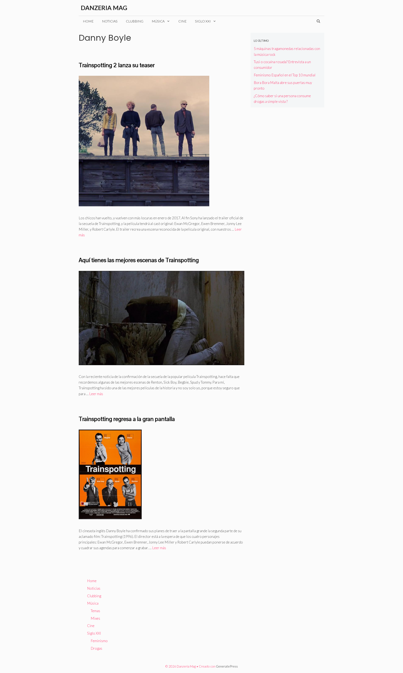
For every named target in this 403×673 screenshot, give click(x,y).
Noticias (110, 21)
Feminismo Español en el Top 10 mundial (284, 75)
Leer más (96, 394)
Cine (182, 21)
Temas (95, 611)
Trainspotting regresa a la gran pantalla (127, 419)
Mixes (95, 618)
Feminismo (99, 641)
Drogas (96, 648)
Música (158, 21)
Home (88, 21)
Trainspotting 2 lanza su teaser (117, 65)
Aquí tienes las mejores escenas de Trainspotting (139, 260)
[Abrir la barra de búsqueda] (318, 21)
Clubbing (134, 21)
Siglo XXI (203, 21)
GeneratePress (227, 666)
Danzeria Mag (104, 7)
